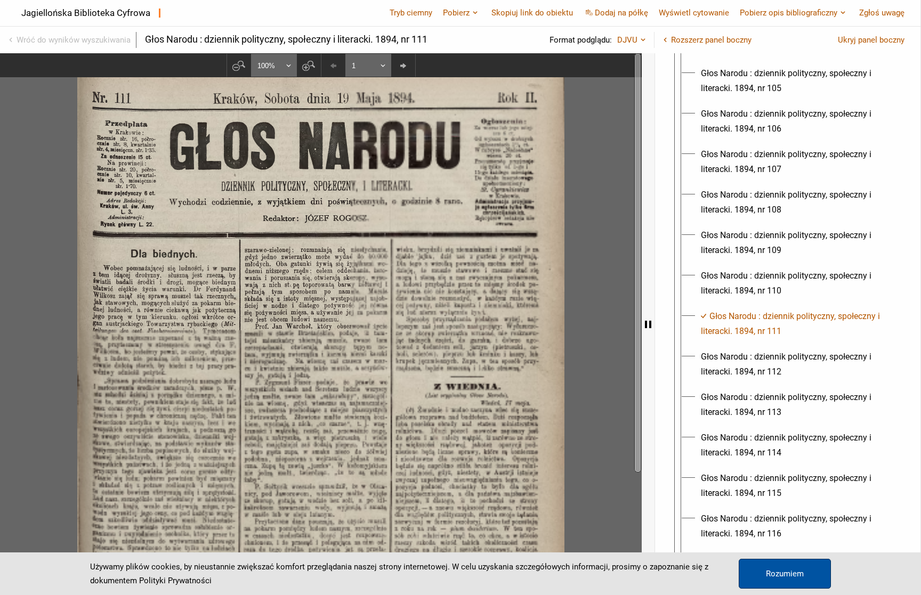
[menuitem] (797, 81)
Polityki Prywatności (175, 580)
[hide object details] (648, 324)
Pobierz (456, 13)
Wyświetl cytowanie (694, 13)
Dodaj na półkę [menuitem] (621, 13)
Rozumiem (785, 573)
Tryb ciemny (411, 13)
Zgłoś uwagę (881, 13)
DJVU (627, 40)
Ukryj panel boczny (871, 40)
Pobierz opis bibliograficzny (788, 13)
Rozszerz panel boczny (711, 40)
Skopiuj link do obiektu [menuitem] (532, 13)
